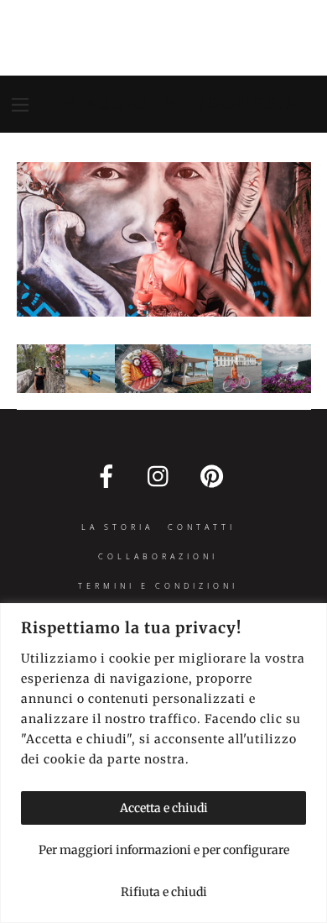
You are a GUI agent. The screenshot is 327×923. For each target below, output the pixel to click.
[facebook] (109, 475)
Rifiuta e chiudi (164, 891)
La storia (117, 527)
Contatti (202, 527)
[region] (163, 763)
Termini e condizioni (158, 585)
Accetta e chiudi (164, 807)
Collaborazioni (158, 556)
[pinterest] (215, 475)
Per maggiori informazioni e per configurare (164, 849)
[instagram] (162, 475)
